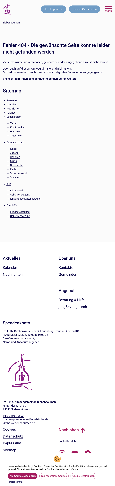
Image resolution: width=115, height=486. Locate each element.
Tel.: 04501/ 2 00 (13, 415)
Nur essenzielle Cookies (54, 476)
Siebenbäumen (11, 22)
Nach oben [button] (69, 429)
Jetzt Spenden (53, 9)
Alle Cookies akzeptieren (23, 476)
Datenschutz (15, 481)
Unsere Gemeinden (85, 9)
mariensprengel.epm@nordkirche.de (25, 419)
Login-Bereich (67, 441)
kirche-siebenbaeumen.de (19, 423)
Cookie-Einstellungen (83, 476)
